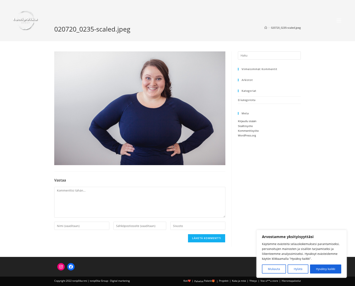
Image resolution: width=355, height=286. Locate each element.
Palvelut (198, 281)
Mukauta (274, 269)
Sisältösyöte (245, 126)
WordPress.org (247, 135)
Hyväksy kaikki (325, 269)
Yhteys (253, 281)
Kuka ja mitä (239, 281)
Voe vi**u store (269, 281)
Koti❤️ (187, 281)
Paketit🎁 (209, 281)
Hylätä (298, 269)
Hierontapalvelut (291, 281)
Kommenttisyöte (248, 131)
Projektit (223, 281)
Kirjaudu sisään (247, 121)
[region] (301, 254)
